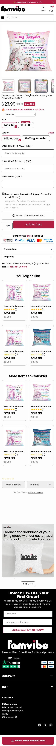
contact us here (18, 266)
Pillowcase (11, 138)
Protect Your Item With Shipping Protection (28, 196)
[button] (28, 146)
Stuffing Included (35, 138)
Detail (51, 132)
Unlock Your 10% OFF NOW (28, 630)
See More (28, 583)
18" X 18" (25, 125)
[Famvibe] (13, 9)
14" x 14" (9, 125)
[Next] (54, 86)
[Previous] (2, 86)
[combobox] (30, 17)
